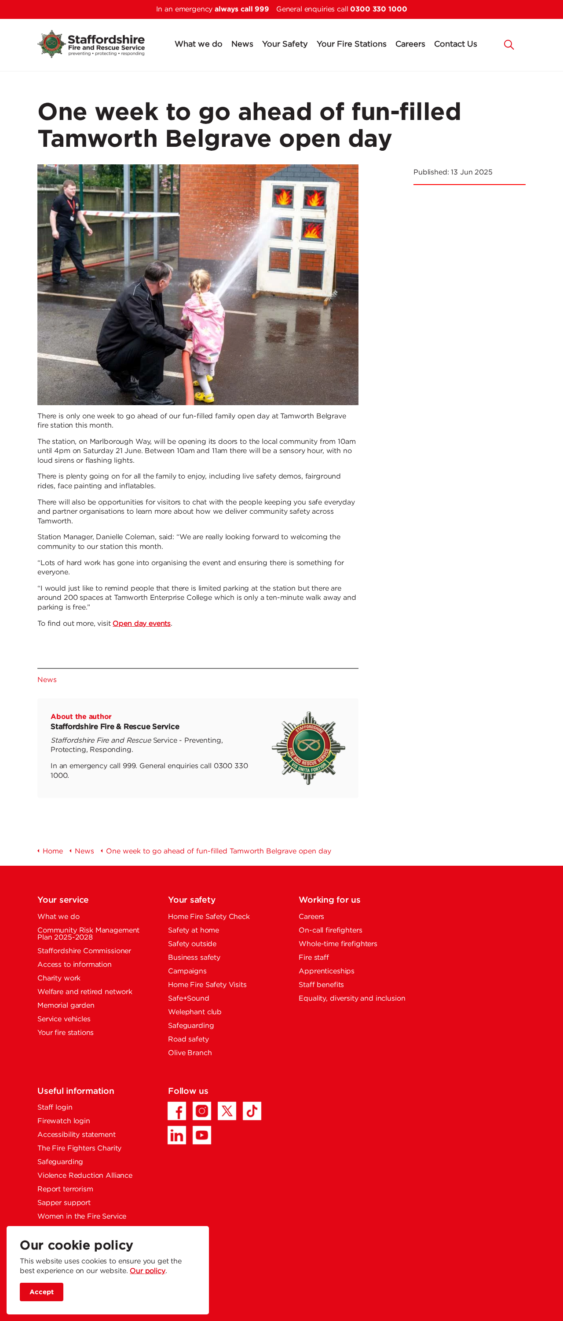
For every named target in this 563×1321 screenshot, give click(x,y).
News (242, 44)
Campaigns (187, 971)
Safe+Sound (188, 998)
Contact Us (455, 44)
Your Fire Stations (352, 44)
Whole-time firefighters (338, 944)
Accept (41, 1292)
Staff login (54, 1107)
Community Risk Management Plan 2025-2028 (88, 934)
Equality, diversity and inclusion (352, 998)
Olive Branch (190, 1053)
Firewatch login (63, 1121)
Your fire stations (65, 1033)
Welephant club (195, 1012)
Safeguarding (191, 1026)
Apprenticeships (327, 971)
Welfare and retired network (84, 992)
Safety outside (192, 944)
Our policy (147, 1271)
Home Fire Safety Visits (207, 985)
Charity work (58, 978)
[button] (509, 44)
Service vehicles (64, 1019)
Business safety (194, 957)
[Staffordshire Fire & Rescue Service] (91, 44)
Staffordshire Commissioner (84, 951)
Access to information (74, 965)
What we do (199, 44)
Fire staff (314, 957)
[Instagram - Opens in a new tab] (202, 1111)
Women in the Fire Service (81, 1216)
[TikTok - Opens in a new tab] (252, 1111)
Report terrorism (65, 1189)
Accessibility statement (76, 1135)
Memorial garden (66, 1005)
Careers (410, 44)
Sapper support (64, 1203)
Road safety (188, 1039)
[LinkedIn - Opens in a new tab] (177, 1135)
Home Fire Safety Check (209, 917)
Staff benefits (321, 985)
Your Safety (285, 44)
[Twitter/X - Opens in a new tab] (227, 1111)
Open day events (142, 624)
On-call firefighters (330, 930)
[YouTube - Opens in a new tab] (202, 1135)
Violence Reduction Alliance (84, 1175)
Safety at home (193, 930)
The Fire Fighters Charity (79, 1148)
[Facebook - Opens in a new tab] (177, 1111)
